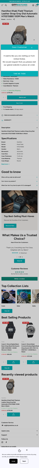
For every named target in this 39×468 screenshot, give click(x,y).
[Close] (31, 450)
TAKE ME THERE (19, 74)
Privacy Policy (23, 456)
